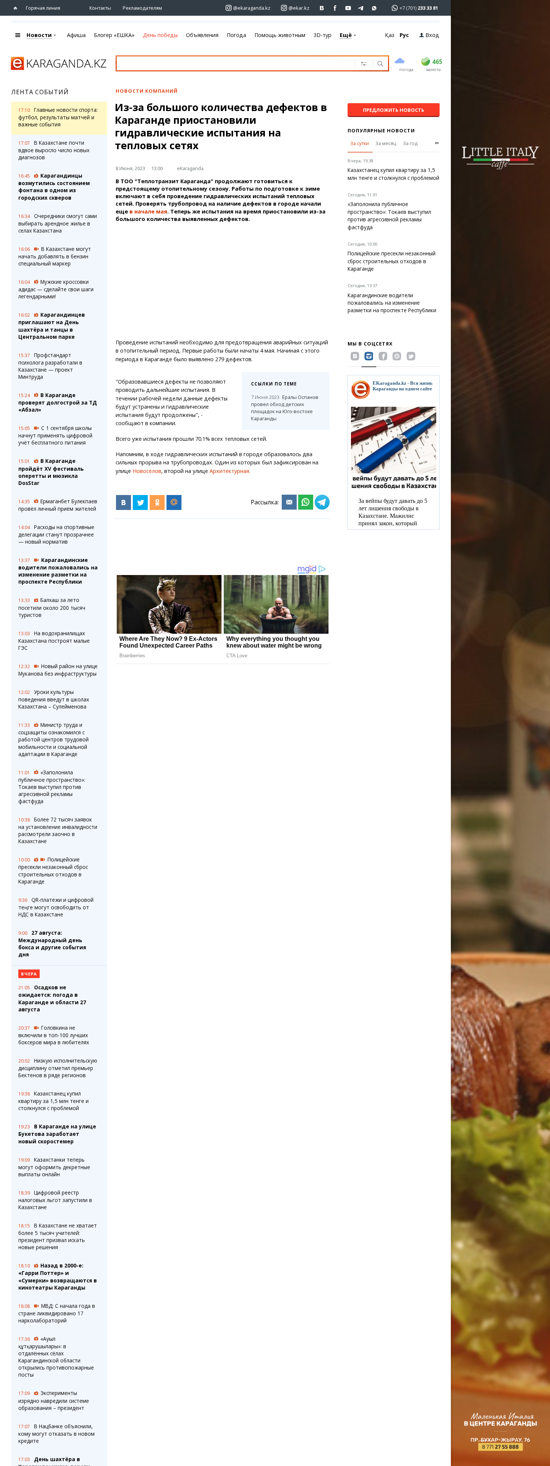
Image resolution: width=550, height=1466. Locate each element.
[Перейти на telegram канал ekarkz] (361, 8)
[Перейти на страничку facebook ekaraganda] (335, 8)
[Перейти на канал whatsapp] (374, 8)
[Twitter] (140, 502)
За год (410, 143)
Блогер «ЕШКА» (114, 35)
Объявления (202, 35)
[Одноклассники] (157, 502)
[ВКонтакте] (123, 502)
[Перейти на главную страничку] (17, 8)
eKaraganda (190, 168)
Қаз (389, 35)
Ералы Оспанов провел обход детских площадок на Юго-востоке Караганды (284, 407)
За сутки (359, 143)
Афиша (76, 35)
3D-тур (322, 35)
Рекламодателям (142, 7)
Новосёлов (146, 470)
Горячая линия (43, 8)
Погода (236, 35)
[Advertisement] (223, 280)
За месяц (385, 143)
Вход (432, 35)
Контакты (100, 7)
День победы (160, 35)
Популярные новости (381, 130)
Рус (404, 35)
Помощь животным (279, 35)
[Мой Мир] (173, 502)
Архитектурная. (231, 470)
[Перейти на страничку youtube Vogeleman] (348, 8)
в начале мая (148, 211)
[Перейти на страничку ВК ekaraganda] (322, 8)
